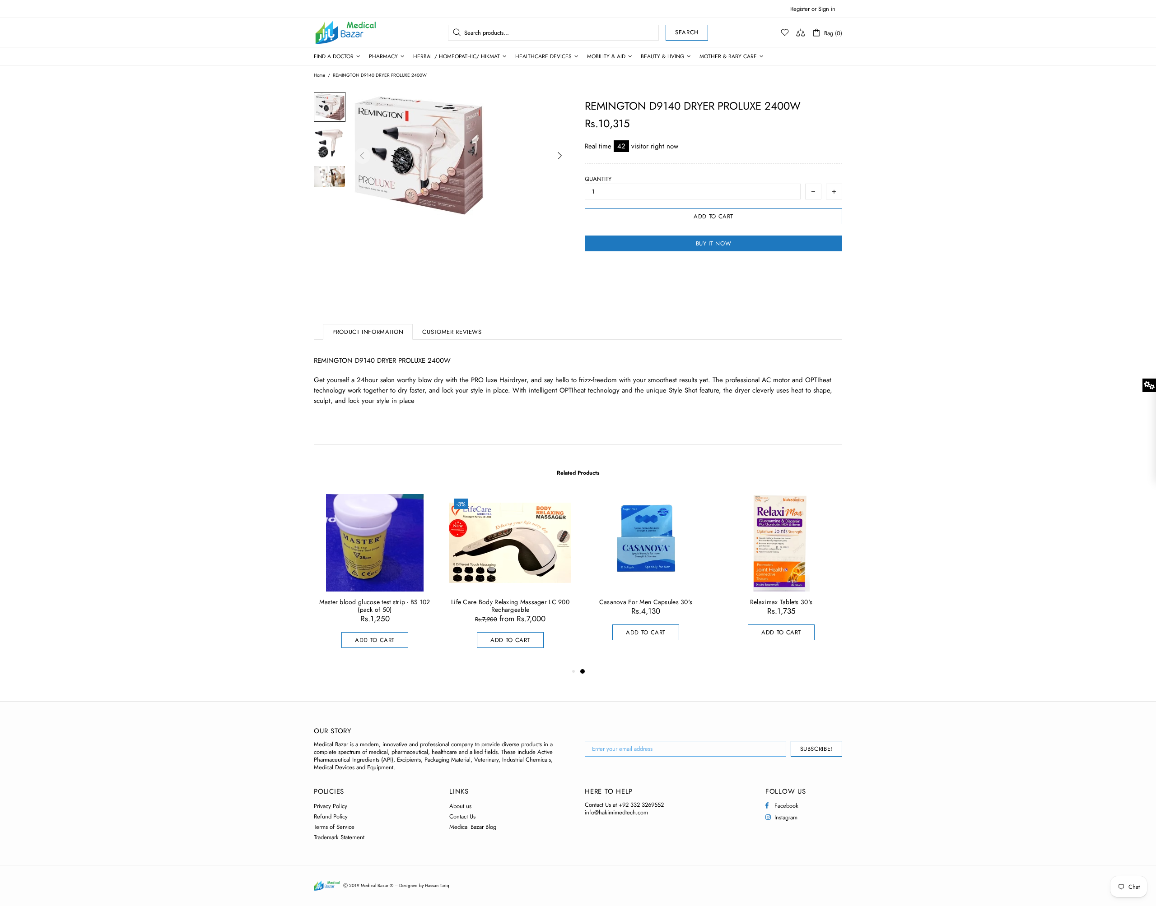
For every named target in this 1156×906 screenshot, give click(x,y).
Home (319, 75)
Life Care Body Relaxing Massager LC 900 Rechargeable (510, 606)
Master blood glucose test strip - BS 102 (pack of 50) (374, 606)
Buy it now (714, 243)
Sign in (826, 9)
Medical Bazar (334, 32)
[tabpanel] (645, 576)
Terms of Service (334, 827)
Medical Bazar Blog (472, 827)
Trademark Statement (339, 837)
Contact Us (462, 816)
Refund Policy (331, 816)
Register (800, 9)
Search (687, 32)
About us (460, 806)
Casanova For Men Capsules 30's (645, 602)
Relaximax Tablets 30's (781, 602)
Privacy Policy (330, 806)
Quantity (598, 179)
